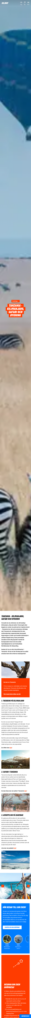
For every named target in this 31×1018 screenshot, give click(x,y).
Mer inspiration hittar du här (12, 694)
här (11, 747)
